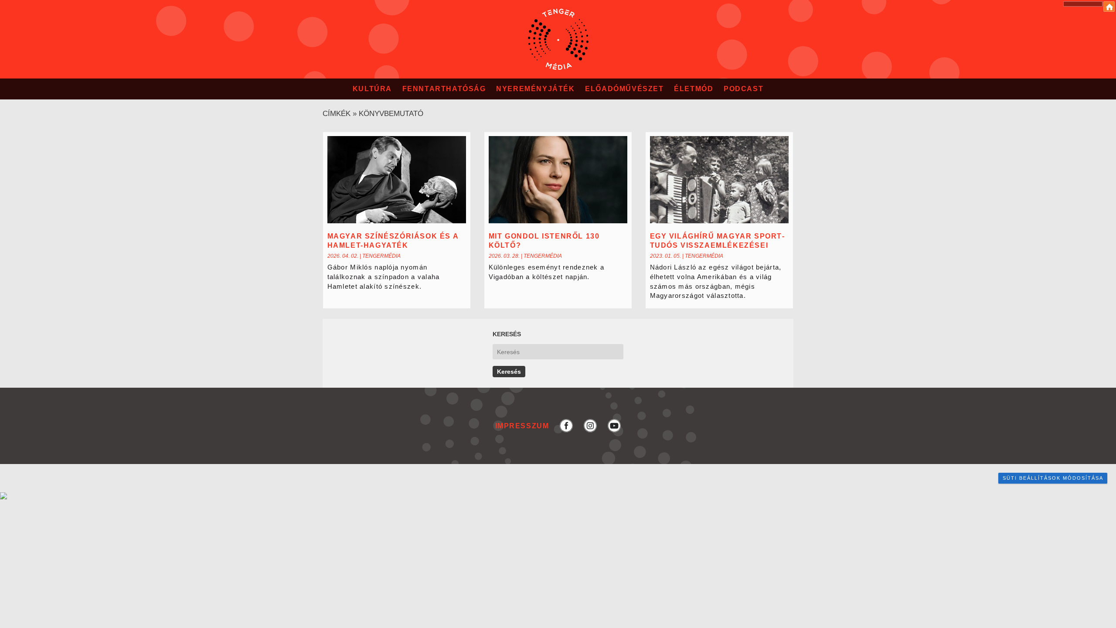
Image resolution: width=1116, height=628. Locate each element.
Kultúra (372, 88)
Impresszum (522, 425)
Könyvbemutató (391, 113)
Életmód (693, 88)
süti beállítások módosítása (1053, 478)
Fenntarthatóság (444, 88)
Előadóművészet (624, 88)
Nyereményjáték (535, 88)
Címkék (336, 113)
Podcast (743, 88)
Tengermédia (381, 256)
